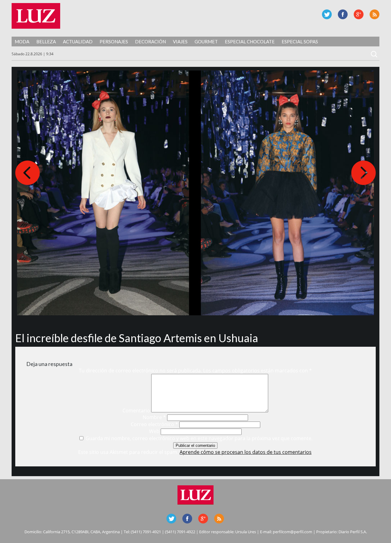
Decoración (150, 41)
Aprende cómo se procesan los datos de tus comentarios (246, 452)
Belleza (46, 41)
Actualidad (78, 41)
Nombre (154, 417)
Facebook (343, 14)
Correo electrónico (154, 424)
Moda (22, 41)
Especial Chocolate (250, 41)
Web (154, 431)
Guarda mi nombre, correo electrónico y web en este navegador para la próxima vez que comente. (199, 438)
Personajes (114, 41)
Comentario (136, 410)
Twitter (327, 14)
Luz (36, 16)
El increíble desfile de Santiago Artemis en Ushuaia (136, 338)
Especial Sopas (300, 41)
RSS (374, 14)
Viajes (180, 41)
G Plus (359, 14)
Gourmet (206, 41)
